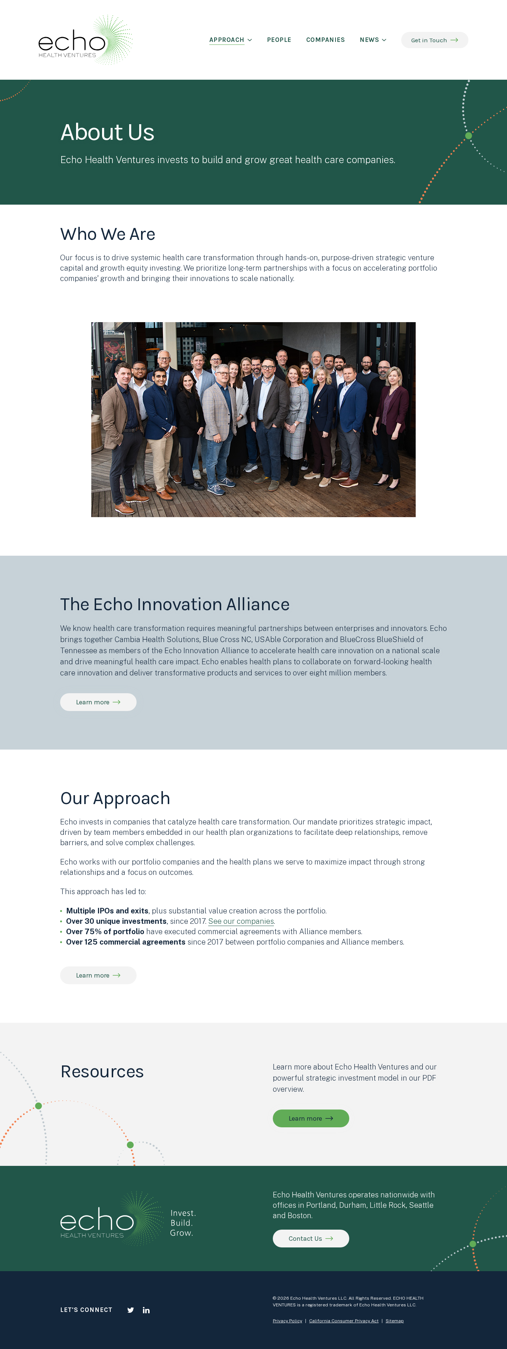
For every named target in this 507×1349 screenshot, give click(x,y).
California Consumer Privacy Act (344, 1320)
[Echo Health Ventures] (86, 40)
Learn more (305, 1118)
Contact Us (305, 1238)
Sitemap (395, 1320)
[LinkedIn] (146, 1310)
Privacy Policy (287, 1320)
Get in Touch (429, 40)
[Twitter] (130, 1310)
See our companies (241, 921)
